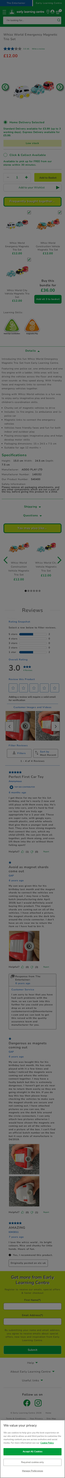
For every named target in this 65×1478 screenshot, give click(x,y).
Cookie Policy (47, 1442)
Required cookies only (32, 1462)
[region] (32, 1449)
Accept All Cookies (32, 1451)
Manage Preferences (32, 1470)
